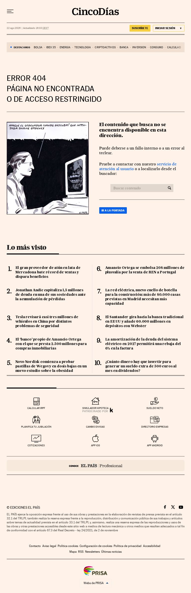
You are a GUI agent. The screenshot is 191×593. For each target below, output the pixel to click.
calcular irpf (36, 408)
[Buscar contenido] (169, 188)
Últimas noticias (111, 551)
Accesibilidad (151, 545)
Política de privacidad (128, 545)
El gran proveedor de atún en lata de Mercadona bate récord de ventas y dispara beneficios (48, 272)
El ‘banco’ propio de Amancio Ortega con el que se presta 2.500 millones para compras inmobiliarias (51, 344)
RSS (81, 551)
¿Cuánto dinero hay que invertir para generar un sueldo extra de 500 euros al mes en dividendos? (141, 366)
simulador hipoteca (95, 408)
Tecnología (82, 47)
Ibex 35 (51, 47)
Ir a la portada (113, 210)
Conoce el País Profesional (96, 465)
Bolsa (38, 47)
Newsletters (92, 551)
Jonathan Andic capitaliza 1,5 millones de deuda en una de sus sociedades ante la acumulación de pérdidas (50, 295)
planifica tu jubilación (36, 426)
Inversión (139, 47)
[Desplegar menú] (10, 11)
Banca (124, 47)
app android (155, 445)
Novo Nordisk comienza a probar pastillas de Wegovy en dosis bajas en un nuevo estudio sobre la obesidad (51, 366)
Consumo (156, 47)
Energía (65, 47)
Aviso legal (49, 545)
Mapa (73, 551)
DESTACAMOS (22, 47)
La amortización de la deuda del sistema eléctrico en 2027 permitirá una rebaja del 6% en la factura (143, 344)
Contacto (35, 545)
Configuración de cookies (96, 545)
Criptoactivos (105, 47)
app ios (95, 445)
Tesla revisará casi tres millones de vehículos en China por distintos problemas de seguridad (46, 321)
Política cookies (68, 545)
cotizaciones (36, 445)
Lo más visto (27, 247)
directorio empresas (154, 426)
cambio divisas (95, 426)
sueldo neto (154, 408)
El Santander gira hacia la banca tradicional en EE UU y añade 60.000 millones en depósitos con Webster (144, 321)
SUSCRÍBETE (140, 28)
